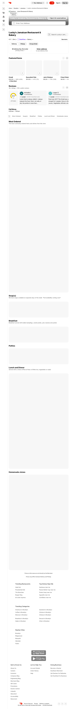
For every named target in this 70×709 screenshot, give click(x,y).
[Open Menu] (3, 3)
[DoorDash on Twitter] (62, 704)
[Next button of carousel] (67, 58)
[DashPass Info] (24, 51)
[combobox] (40, 23)
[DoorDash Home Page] (9, 3)
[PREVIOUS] (63, 87)
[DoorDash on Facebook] (59, 704)
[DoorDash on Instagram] (66, 704)
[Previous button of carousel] (63, 58)
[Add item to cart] (22, 73)
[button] (47, 2)
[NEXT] (67, 87)
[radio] (14, 43)
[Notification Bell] (47, 2)
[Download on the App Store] (38, 652)
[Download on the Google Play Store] (38, 658)
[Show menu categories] (9, 116)
